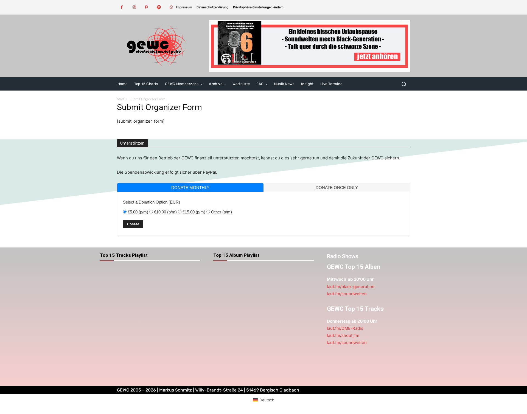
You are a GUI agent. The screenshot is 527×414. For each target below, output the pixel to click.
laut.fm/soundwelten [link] (347, 293)
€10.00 (165, 212)
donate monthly (190, 187)
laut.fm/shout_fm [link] (343, 335)
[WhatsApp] (171, 7)
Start (120, 99)
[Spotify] (159, 7)
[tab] (190, 187)
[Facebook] (122, 7)
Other (221, 212)
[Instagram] (134, 7)
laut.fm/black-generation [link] (350, 286)
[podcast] (309, 46)
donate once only (337, 187)
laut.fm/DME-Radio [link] (345, 328)
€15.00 (194, 212)
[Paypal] (146, 7)
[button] (258, 7)
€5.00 (138, 212)
